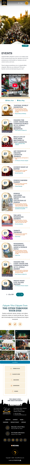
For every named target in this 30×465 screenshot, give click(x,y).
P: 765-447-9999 (17, 413)
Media (21, 419)
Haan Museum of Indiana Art (21, 130)
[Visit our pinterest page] (17, 440)
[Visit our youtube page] (13, 440)
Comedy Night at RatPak (21, 168)
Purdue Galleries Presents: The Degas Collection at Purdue (20, 198)
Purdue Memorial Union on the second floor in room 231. (21, 208)
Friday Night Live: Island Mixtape (19, 282)
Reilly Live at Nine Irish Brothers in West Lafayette (20, 139)
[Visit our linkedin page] (25, 440)
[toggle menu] (26, 3)
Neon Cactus (17, 236)
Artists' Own (17, 255)
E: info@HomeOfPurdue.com (20, 415)
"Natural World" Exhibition (21, 106)
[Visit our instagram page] (20, 324)
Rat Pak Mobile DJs (19, 173)
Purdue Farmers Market (20, 181)
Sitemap (23, 422)
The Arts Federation (19, 224)
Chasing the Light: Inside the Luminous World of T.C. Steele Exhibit (21, 265)
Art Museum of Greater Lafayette (21, 160)
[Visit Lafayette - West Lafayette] (4, 3)
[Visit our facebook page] (10, 324)
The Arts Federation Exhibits (19, 217)
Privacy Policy (15, 422)
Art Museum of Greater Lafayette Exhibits (20, 153)
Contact (15, 419)
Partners (5, 422)
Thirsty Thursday (18, 231)
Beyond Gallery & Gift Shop (20, 113)
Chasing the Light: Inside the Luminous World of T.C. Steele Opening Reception (21, 124)
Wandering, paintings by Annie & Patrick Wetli (20, 246)
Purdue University (18, 186)
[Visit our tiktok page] (15, 324)
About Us (7, 419)
